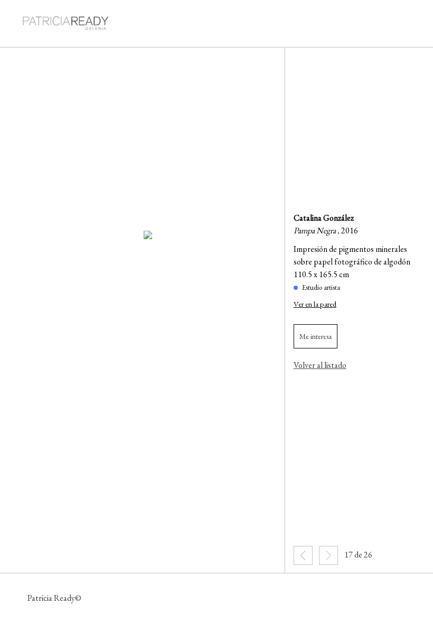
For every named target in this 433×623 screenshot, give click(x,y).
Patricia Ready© (54, 597)
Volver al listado (320, 365)
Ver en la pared (315, 304)
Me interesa (315, 336)
